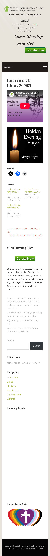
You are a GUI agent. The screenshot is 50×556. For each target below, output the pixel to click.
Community (12, 377)
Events (10, 381)
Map (35, 24)
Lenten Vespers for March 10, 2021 (14, 208)
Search (10, 340)
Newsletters (13, 390)
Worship (11, 398)
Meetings (11, 386)
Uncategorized (14, 394)
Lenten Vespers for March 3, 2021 (33, 190)
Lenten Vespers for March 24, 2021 (14, 192)
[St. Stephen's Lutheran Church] (25, 9)
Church (9, 548)
